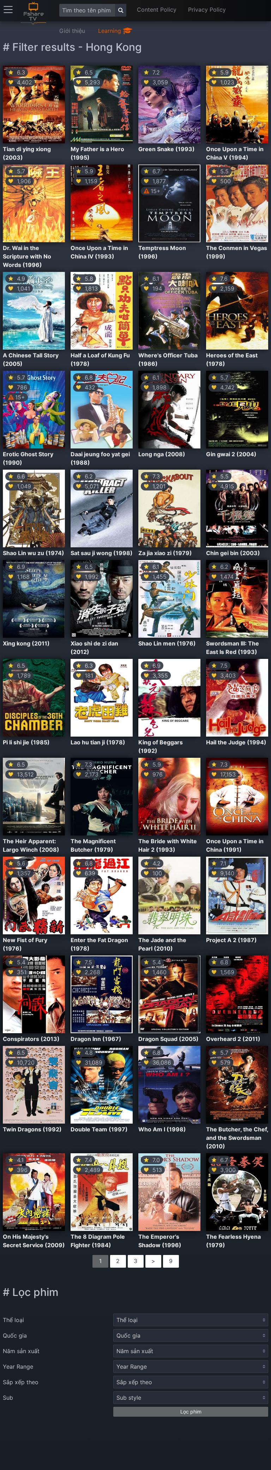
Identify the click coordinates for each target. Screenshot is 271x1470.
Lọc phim (190, 1412)
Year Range (18, 1366)
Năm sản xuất (21, 1351)
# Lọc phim (31, 1292)
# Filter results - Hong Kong (72, 47)
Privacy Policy (207, 9)
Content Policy (156, 9)
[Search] (120, 10)
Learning (110, 30)
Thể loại (13, 1319)
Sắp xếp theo (20, 1382)
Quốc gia (15, 1335)
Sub (8, 1397)
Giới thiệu (72, 30)
